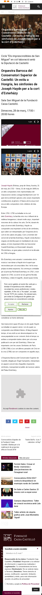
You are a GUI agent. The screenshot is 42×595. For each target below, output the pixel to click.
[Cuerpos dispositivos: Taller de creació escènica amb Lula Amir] (7, 503)
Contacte (30, 1)
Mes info (22, 309)
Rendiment (13, 409)
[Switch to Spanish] (5, 1)
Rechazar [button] (25, 304)
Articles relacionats (10, 458)
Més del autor (24, 458)
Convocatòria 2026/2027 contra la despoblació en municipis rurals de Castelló (26, 481)
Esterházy (8, 216)
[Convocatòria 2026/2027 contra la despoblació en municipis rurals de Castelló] (7, 481)
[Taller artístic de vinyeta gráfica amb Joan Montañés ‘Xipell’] (7, 515)
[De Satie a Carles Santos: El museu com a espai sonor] (7, 492)
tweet (27, 427)
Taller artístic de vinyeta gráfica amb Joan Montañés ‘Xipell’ (26, 515)
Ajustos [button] (10, 309)
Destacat (11, 12)
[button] (38, 6)
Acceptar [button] (11, 304)
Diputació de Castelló (16, 63)
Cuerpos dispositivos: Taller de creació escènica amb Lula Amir (27, 503)
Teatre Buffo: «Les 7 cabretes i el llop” (33, 441)
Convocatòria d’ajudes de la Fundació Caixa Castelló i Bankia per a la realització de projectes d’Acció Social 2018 (11, 445)
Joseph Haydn (6, 186)
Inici (2, 12)
